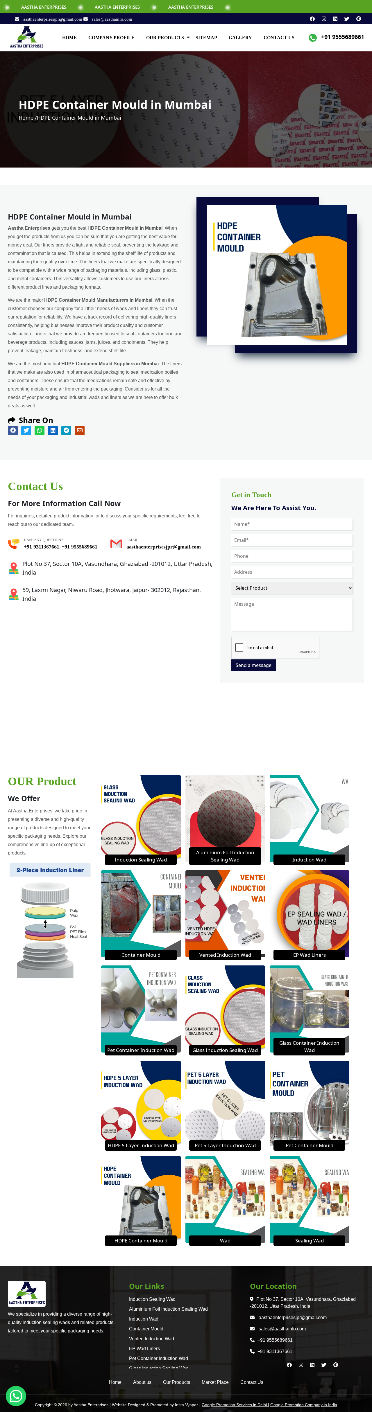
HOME (69, 37)
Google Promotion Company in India (303, 1404)
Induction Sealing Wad (141, 859)
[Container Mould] (141, 913)
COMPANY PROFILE (111, 37)
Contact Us (251, 1382)
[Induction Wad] (309, 818)
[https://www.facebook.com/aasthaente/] (310, 18)
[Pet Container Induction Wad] (141, 1008)
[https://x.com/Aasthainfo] (344, 18)
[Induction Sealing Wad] (141, 818)
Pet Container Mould (309, 1145)
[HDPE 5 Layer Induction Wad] (141, 1103)
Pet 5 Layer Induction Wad (225, 1145)
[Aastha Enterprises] (27, 37)
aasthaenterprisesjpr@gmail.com (52, 19)
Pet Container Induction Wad (140, 1050)
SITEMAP (206, 37)
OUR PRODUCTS (165, 37)
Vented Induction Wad (225, 954)
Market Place (215, 1382)
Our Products (176, 1382)
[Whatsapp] (16, 1396)
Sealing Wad (309, 1240)
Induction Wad (309, 859)
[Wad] (225, 1199)
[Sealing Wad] (309, 1199)
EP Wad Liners (309, 954)
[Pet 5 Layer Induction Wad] (225, 1103)
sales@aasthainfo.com (111, 19)
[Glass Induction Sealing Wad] (225, 1008)
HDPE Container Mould (141, 1240)
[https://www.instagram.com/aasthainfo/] (321, 18)
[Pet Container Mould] (309, 1103)
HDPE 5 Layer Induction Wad (141, 1145)
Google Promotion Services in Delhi (235, 1404)
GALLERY (240, 37)
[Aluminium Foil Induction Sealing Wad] (225, 818)
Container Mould (140, 954)
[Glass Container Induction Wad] (309, 1008)
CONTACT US (279, 37)
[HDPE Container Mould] (141, 1199)
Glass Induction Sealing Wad (225, 1050)
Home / (28, 117)
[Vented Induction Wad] (225, 913)
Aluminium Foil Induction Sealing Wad (168, 1309)
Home (115, 1382)
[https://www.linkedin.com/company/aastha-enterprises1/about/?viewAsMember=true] (333, 18)
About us (142, 1382)
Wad (225, 1240)
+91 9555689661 (342, 37)
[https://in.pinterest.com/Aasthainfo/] (355, 18)
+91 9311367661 (41, 547)
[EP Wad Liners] (309, 913)
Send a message (253, 665)
